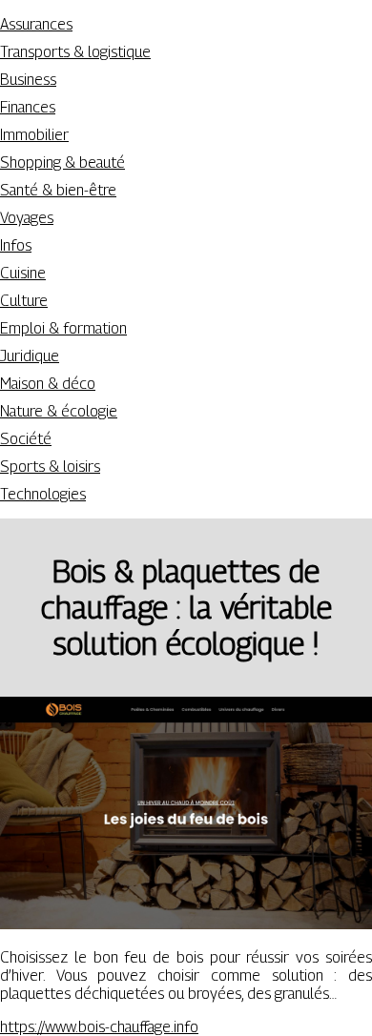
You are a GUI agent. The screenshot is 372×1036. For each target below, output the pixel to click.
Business (28, 80)
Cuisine (23, 273)
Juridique (29, 356)
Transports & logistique (75, 52)
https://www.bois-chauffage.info (99, 1027)
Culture (24, 301)
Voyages (26, 218)
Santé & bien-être (58, 190)
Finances (27, 107)
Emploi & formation (63, 328)
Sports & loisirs (50, 466)
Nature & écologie (58, 411)
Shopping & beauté (62, 162)
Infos (15, 245)
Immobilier (34, 135)
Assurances (36, 24)
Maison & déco (47, 384)
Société (26, 439)
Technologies (43, 494)
